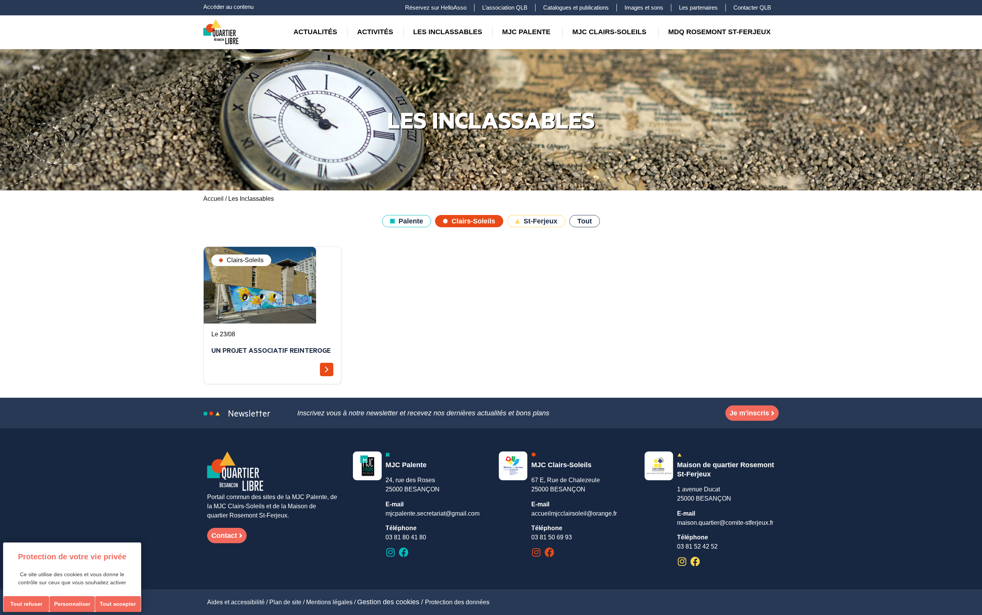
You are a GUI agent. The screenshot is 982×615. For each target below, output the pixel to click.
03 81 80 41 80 (406, 537)
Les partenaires (698, 7)
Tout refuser (26, 604)
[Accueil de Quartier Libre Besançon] (236, 472)
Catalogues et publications (576, 7)
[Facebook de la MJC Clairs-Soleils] (549, 552)
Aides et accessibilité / (238, 602)
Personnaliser (72, 604)
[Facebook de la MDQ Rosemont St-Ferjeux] (695, 561)
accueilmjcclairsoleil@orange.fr (574, 513)
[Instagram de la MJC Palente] (390, 552)
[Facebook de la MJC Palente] (404, 552)
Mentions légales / (331, 602)
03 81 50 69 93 (551, 537)
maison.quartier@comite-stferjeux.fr (725, 522)
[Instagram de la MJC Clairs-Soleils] (536, 552)
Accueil (213, 198)
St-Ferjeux (540, 221)
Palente (411, 221)
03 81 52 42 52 (697, 546)
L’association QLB (504, 7)
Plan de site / (287, 602)
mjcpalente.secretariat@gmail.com (432, 513)
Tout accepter (118, 604)
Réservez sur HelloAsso (435, 7)
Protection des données (457, 602)
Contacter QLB (752, 7)
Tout (584, 221)
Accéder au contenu (228, 6)
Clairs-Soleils (473, 221)
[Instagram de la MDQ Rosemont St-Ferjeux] (682, 561)
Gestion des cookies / (391, 602)
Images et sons (643, 7)
